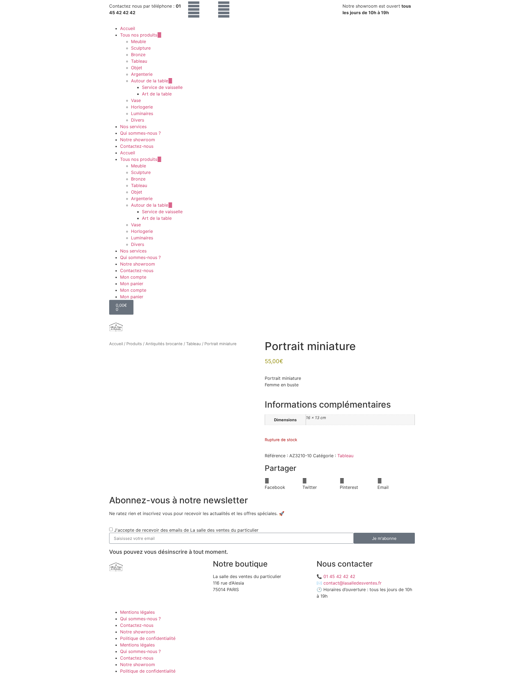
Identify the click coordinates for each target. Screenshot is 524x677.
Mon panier (131, 283)
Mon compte (133, 277)
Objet (136, 67)
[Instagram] (194, 9)
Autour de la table (149, 80)
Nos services (133, 126)
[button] (283, 484)
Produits (134, 343)
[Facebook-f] (224, 9)
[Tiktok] (209, 9)
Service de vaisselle (162, 87)
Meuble (138, 41)
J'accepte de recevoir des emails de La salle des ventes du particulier (186, 530)
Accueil (127, 28)
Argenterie (142, 74)
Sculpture (141, 48)
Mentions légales (137, 612)
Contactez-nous (136, 146)
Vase (136, 100)
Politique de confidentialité (147, 638)
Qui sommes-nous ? (140, 133)
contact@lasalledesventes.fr (352, 583)
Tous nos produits (138, 35)
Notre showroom (137, 139)
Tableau (139, 61)
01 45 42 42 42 (339, 576)
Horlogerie (142, 107)
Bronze (138, 54)
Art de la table (157, 94)
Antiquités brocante (164, 343)
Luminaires (142, 113)
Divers (137, 120)
